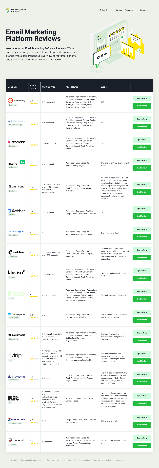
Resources (129, 10)
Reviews (119, 10)
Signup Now (142, 98)
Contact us (144, 10)
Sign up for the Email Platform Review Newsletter (93, 460)
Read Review (142, 106)
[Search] (100, 10)
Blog (69, 460)
